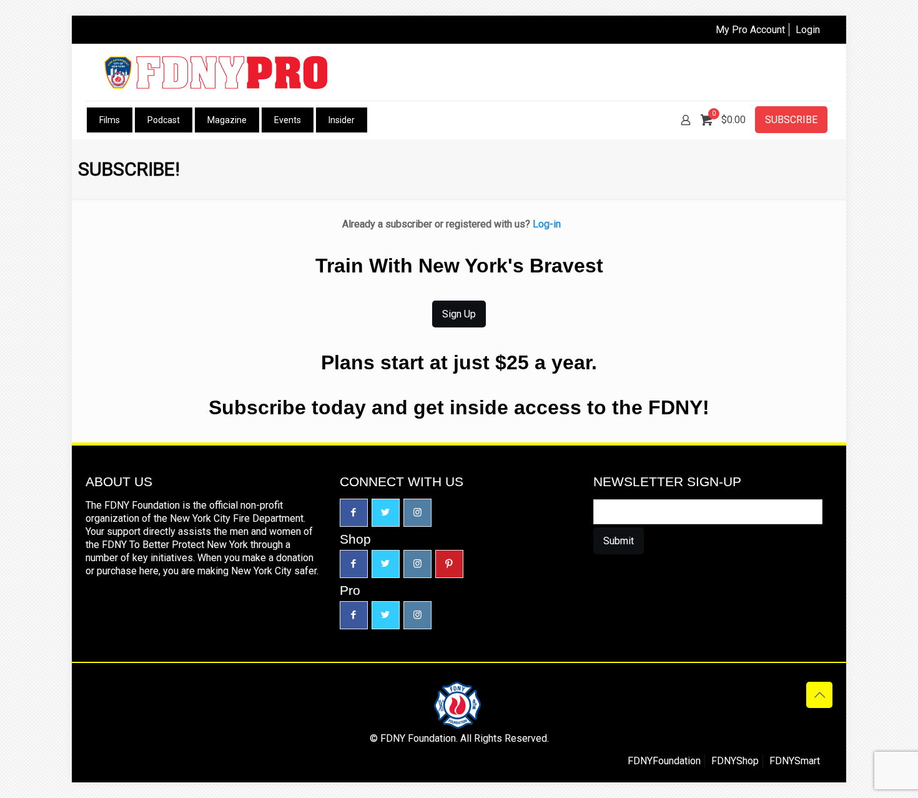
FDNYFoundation (664, 761)
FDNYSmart (794, 761)
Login (808, 30)
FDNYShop (735, 761)
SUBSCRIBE (791, 120)
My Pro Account (750, 30)
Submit (618, 541)
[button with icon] (354, 513)
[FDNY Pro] (215, 72)
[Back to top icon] (819, 695)
